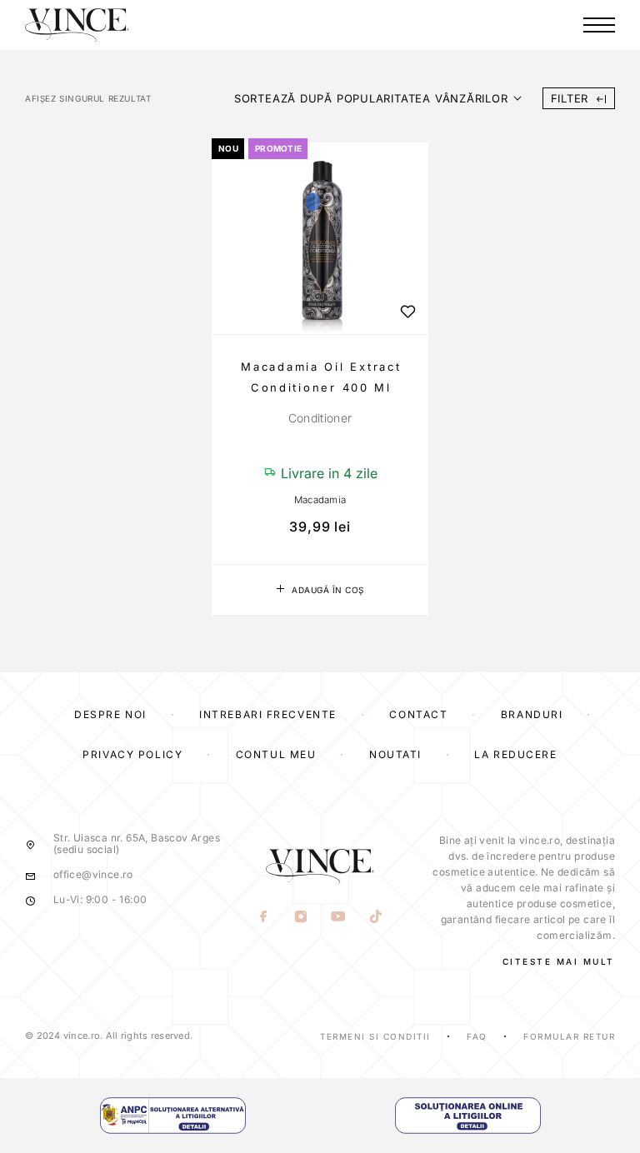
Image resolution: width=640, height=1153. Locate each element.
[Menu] (599, 25)
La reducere (515, 754)
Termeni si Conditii (375, 1036)
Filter (570, 98)
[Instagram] (301, 917)
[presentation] (320, 418)
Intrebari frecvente (268, 714)
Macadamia (320, 500)
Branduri (531, 714)
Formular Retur (569, 1036)
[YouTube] (339, 917)
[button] (320, 590)
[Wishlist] (407, 311)
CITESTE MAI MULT (558, 961)
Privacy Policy (132, 754)
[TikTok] (376, 917)
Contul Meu (276, 754)
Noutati (395, 754)
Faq (477, 1036)
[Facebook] (263, 917)
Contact (418, 714)
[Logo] (77, 25)
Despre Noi (110, 714)
